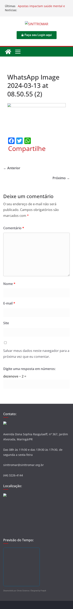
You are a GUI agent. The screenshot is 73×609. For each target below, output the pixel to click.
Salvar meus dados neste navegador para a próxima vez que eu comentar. (36, 353)
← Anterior (11, 168)
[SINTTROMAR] (8, 52)
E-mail (9, 303)
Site (6, 323)
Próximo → (61, 178)
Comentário (13, 228)
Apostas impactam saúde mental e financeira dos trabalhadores (41, 8)
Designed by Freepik (38, 590)
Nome (9, 284)
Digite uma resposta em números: (29, 369)
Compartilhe (27, 148)
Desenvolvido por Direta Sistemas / (17, 590)
